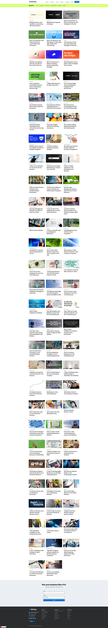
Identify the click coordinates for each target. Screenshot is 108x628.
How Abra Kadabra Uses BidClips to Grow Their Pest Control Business (53, 312)
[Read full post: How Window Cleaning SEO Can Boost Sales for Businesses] (37, 97)
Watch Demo (69, 615)
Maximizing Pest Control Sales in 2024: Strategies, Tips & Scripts (71, 63)
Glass (48, 81)
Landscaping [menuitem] (41, 5)
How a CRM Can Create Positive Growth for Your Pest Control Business (70, 312)
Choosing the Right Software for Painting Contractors (53, 126)
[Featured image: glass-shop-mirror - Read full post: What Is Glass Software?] (37, 223)
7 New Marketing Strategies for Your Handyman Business (35, 532)
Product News (49, 20)
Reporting (43, 618)
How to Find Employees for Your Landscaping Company (53, 374)
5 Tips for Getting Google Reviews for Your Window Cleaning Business (54, 473)
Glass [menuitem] (37, 5)
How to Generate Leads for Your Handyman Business (36, 413)
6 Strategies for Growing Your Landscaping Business (53, 492)
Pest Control (66, 185)
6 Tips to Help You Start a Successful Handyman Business (54, 512)
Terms (40, 625)
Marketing (65, 40)
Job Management (44, 616)
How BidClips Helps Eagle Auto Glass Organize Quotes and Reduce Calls (54, 293)
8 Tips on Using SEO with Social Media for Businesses (54, 232)
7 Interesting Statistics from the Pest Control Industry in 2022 (53, 273)
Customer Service (49, 469)
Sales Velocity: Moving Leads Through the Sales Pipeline (53, 332)
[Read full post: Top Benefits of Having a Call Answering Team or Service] (37, 242)
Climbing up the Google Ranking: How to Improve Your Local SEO (53, 167)
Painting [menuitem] (64, 5)
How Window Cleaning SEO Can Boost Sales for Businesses (36, 106)
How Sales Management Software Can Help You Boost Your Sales (36, 210)
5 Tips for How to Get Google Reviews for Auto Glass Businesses (53, 210)
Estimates (43, 614)
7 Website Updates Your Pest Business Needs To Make (53, 453)
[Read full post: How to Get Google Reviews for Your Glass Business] (71, 483)
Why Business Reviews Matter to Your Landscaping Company (70, 473)
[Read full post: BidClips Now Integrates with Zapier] (54, 15)
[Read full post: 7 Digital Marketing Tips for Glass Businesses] (54, 76)
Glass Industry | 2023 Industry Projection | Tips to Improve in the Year (71, 251)
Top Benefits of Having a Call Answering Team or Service (36, 251)
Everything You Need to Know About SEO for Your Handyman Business (37, 473)
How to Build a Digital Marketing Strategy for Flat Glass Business (70, 126)
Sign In (68, 617)
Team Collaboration (44, 615)
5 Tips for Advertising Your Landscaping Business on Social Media (37, 453)
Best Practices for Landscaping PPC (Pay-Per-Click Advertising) (70, 106)
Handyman (48, 144)
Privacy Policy (37, 625)
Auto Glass (31, 20)
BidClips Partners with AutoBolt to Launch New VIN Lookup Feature (36, 24)
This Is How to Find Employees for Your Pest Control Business (36, 273)
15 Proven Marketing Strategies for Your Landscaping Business (53, 354)
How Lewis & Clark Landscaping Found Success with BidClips (70, 433)
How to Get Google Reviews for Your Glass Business (70, 492)
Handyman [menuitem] (60, 5)
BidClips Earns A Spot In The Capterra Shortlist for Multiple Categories (37, 147)
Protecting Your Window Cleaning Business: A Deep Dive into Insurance (54, 106)
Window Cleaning (49, 103)
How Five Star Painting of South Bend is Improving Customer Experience (36, 433)
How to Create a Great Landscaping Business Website (53, 433)
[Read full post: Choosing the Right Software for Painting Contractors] (54, 117)
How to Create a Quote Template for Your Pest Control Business (70, 293)
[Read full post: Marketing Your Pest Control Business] (54, 384)
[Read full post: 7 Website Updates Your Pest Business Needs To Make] (54, 444)
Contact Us (69, 618)
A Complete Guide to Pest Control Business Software (36, 393)
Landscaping (66, 103)
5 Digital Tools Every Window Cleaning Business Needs (69, 512)
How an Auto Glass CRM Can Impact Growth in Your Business (70, 530)
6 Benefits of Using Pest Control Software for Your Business (37, 374)
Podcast (69, 614)
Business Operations (67, 144)
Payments (43, 617)
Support (69, 616)
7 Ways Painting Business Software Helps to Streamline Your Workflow (71, 374)
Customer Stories (49, 309)
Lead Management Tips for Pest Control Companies (70, 232)
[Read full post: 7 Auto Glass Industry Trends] (54, 523)
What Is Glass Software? (36, 230)
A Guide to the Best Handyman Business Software (52, 147)
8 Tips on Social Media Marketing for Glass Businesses (53, 573)
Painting (65, 164)
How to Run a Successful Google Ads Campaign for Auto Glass (37, 291)
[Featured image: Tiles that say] (37, 464)
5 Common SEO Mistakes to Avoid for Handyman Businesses (37, 573)
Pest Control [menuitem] (47, 5)
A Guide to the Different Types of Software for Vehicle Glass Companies (54, 189)
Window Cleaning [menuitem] (54, 5)
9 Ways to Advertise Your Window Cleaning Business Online (37, 512)
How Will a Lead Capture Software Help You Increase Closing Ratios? (71, 147)
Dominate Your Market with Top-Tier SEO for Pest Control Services (36, 63)
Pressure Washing (57, 615)
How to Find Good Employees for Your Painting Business (69, 354)
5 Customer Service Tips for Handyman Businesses (36, 492)
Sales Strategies (66, 60)
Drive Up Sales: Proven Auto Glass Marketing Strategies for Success (70, 43)
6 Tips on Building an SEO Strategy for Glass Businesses (37, 552)
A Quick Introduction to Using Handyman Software (70, 453)
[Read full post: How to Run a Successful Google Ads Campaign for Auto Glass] (37, 284)
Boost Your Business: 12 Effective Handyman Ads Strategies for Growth (71, 22)
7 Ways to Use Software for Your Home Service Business (36, 167)
